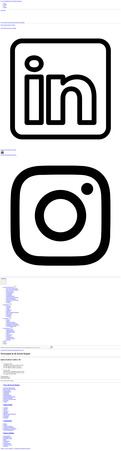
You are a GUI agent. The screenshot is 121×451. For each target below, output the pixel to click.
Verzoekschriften (7, 443)
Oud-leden (5, 417)
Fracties (5, 410)
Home (4, 3)
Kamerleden (7, 405)
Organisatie (5, 400)
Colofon (5, 401)
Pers (4, 6)
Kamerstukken (8, 433)
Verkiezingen (6, 393)
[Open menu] (15, 287)
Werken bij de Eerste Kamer (9, 399)
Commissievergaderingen (9, 427)
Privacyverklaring (9, 448)
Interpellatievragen (7, 437)
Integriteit (5, 412)
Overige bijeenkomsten (8, 430)
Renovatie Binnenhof (8, 398)
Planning (5, 425)
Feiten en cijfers (6, 390)
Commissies (6, 411)
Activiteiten (7, 421)
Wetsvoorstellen (6, 436)
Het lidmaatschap (7, 391)
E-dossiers (5, 442)
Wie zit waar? (6, 415)
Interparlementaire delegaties (9, 414)
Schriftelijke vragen (7, 438)
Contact (5, 4)
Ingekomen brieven (7, 444)
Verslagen (5, 446)
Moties (4, 439)
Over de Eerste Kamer (11, 385)
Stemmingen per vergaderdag (9, 428)
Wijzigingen (6, 416)
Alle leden (5, 409)
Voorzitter (5, 407)
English (5, 7)
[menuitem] (8, 287)
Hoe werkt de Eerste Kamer (9, 389)
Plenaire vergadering (7, 426)
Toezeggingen (6, 441)
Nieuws (5, 423)
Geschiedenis (6, 394)
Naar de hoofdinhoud (5, 1)
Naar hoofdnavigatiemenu (16, 1)
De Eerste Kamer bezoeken (9, 396)
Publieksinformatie (7, 395)
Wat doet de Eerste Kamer (9, 387)
